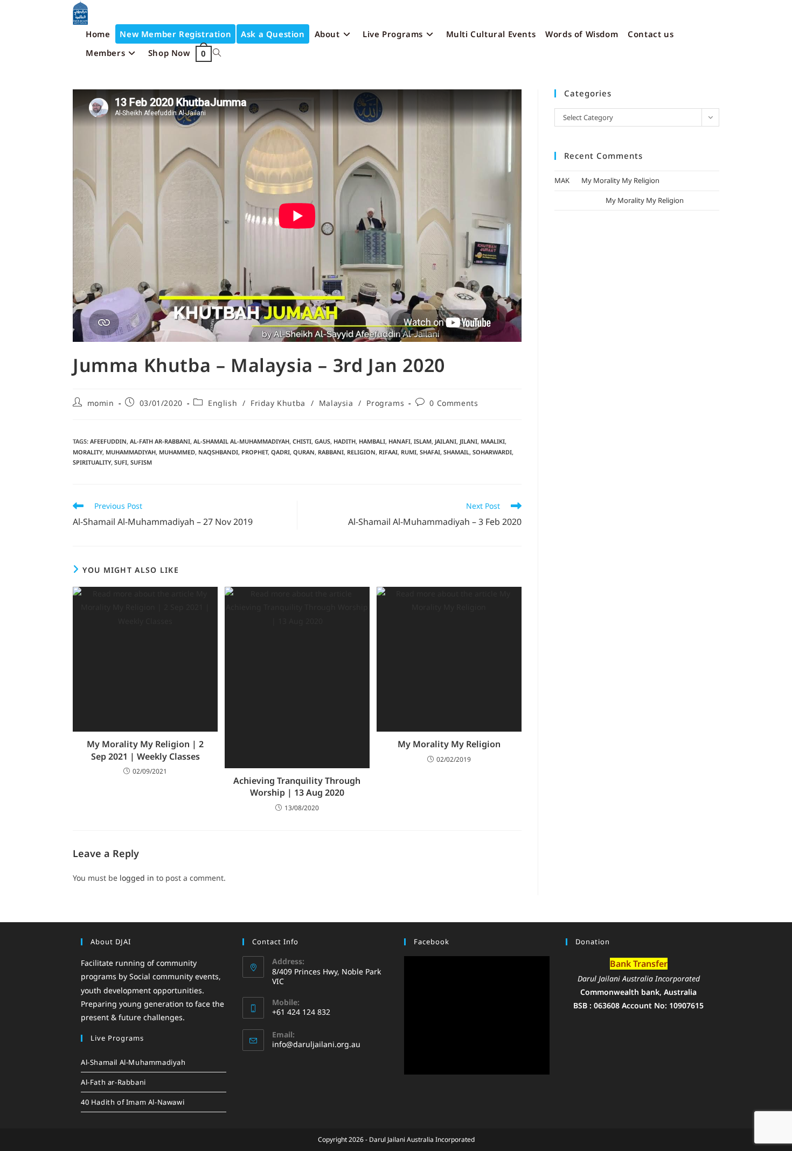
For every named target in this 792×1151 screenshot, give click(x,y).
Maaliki (493, 441)
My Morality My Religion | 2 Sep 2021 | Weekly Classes (145, 750)
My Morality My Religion (449, 744)
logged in (137, 878)
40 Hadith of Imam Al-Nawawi (132, 1102)
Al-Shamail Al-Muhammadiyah (241, 441)
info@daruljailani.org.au (316, 1044)
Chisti (302, 441)
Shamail (456, 452)
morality (87, 452)
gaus (322, 441)
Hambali (372, 441)
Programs (385, 403)
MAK (561, 180)
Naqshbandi (218, 452)
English (222, 403)
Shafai (430, 452)
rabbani (331, 452)
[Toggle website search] (216, 53)
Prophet (254, 452)
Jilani (468, 441)
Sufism (141, 462)
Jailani (445, 441)
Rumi (408, 452)
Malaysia (336, 403)
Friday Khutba (278, 403)
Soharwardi (492, 452)
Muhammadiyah (131, 452)
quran (304, 452)
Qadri (280, 452)
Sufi (120, 462)
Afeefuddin (108, 441)
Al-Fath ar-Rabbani (160, 441)
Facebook (431, 941)
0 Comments (453, 403)
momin (100, 403)
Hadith (345, 441)
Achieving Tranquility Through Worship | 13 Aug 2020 (296, 786)
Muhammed (177, 452)
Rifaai (388, 452)
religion (361, 452)
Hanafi (399, 441)
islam (423, 441)
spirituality (92, 462)
